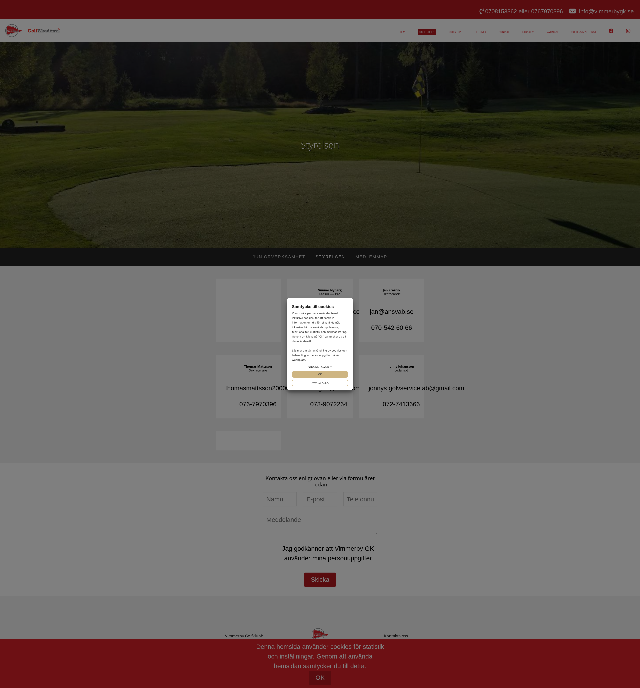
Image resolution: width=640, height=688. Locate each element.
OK (320, 374)
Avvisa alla (320, 382)
